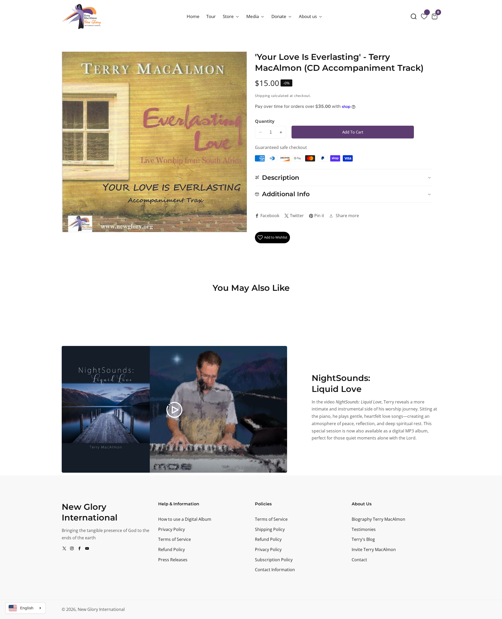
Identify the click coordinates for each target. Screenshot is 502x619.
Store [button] (229, 16)
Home (193, 16)
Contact (359, 560)
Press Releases (172, 560)
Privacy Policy (171, 529)
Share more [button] (347, 215)
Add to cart (352, 132)
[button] (413, 16)
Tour (211, 16)
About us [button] (308, 16)
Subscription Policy (274, 560)
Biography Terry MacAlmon (378, 519)
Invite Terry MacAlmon (374, 549)
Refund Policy (171, 549)
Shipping (262, 96)
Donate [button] (279, 16)
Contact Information (275, 569)
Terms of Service (174, 539)
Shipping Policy (270, 529)
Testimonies (364, 529)
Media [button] (253, 16)
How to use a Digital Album (184, 519)
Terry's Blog (363, 539)
